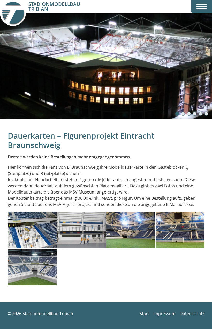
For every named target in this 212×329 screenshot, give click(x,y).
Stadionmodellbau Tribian (54, 7)
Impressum (164, 313)
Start (144, 313)
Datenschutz (192, 313)
